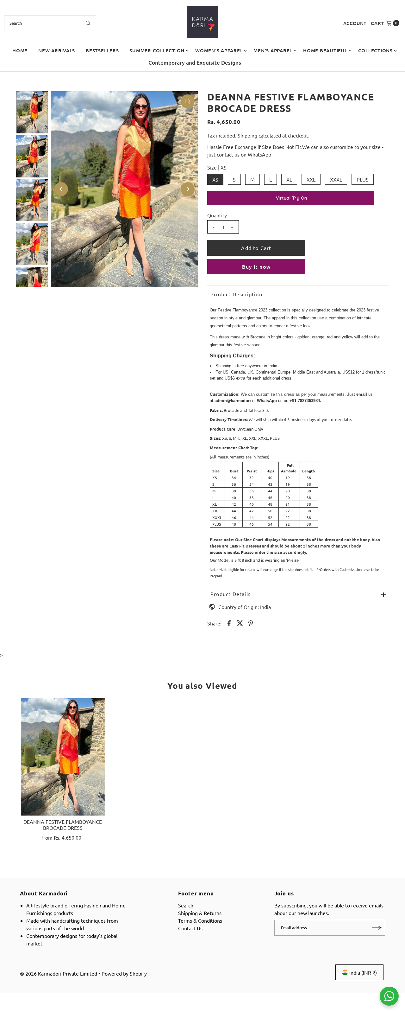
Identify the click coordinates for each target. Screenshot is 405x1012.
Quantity (217, 215)
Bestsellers (102, 50)
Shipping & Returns (199, 913)
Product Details (230, 594)
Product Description (236, 294)
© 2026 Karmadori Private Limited (58, 973)
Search (185, 905)
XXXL (336, 179)
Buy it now (256, 266)
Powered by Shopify (124, 973)
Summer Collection (156, 50)
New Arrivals (56, 50)
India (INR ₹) (363, 972)
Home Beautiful (325, 50)
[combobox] (50, 23)
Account (354, 23)
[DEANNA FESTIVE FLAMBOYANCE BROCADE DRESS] (62, 757)
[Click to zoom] (188, 101)
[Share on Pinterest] (250, 622)
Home (20, 50)
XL (289, 179)
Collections (375, 50)
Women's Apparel (219, 50)
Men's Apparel (272, 50)
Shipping (247, 135)
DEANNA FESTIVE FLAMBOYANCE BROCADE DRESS (62, 824)
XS (215, 179)
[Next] (394, 65)
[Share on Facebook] (229, 622)
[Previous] (11, 65)
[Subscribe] (377, 928)
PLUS (363, 179)
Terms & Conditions (200, 920)
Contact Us (190, 928)
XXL (311, 179)
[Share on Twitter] (240, 622)
